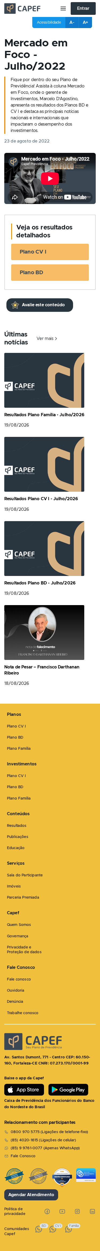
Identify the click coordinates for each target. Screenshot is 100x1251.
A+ (85, 22)
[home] (30, 8)
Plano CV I (33, 252)
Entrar (83, 8)
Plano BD (31, 272)
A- (71, 22)
